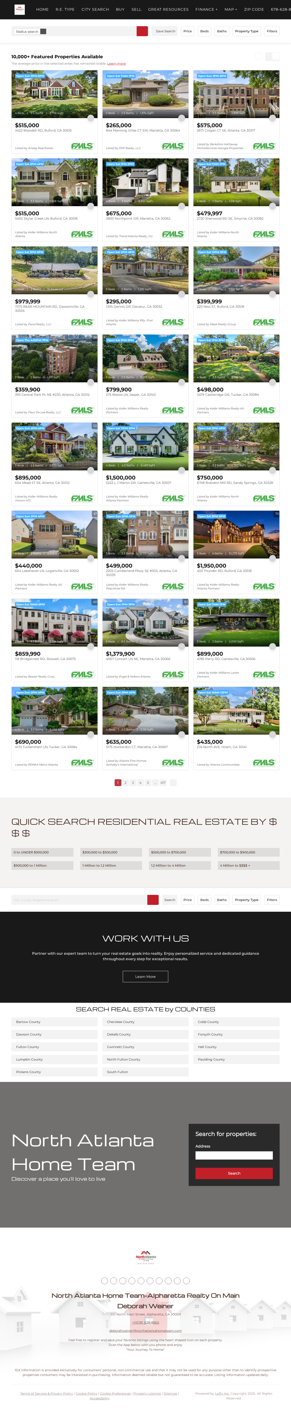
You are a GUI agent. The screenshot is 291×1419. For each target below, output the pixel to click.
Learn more (116, 63)
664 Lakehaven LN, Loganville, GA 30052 (47, 571)
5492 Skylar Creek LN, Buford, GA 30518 (46, 218)
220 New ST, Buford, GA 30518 (220, 307)
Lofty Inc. (222, 1393)
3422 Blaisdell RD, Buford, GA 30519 (43, 130)
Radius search (27, 32)
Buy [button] (120, 9)
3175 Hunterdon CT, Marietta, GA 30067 (137, 747)
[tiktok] (159, 1280)
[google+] (186, 1280)
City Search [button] (95, 9)
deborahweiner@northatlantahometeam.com (145, 1331)
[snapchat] (168, 1280)
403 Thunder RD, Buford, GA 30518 (224, 571)
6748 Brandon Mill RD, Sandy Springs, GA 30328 (235, 483)
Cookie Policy (86, 1393)
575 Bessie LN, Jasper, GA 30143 (131, 395)
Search (169, 900)
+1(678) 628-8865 (145, 1322)
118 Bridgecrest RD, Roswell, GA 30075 (45, 659)
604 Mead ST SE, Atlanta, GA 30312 (42, 483)
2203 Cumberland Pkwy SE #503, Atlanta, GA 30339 (141, 573)
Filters (272, 31)
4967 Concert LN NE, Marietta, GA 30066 (138, 659)
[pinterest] (177, 1280)
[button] (20, 10)
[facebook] (104, 1280)
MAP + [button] (231, 9)
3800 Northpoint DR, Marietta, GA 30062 (138, 218)
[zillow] (131, 1280)
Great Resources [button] (168, 9)
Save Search (165, 31)
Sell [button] (136, 9)
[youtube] (150, 1280)
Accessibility (100, 1398)
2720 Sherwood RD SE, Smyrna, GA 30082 (230, 218)
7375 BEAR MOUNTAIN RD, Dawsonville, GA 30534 (50, 309)
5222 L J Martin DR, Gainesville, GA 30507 (138, 483)
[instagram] (141, 1280)
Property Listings (147, 1393)
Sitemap (170, 1393)
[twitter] (122, 1280)
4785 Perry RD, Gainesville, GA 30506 (226, 659)
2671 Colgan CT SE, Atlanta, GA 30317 (226, 130)
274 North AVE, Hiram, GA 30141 (222, 747)
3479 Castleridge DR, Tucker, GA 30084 (228, 395)
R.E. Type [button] (65, 9)
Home (42, 9)
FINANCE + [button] (207, 9)
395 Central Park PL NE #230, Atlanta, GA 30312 (52, 395)
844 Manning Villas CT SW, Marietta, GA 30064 (143, 130)
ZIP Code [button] (254, 9)
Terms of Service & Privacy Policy (46, 1393)
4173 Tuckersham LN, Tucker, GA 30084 (46, 747)
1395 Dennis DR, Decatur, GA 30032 (134, 307)
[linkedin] (113, 1280)
